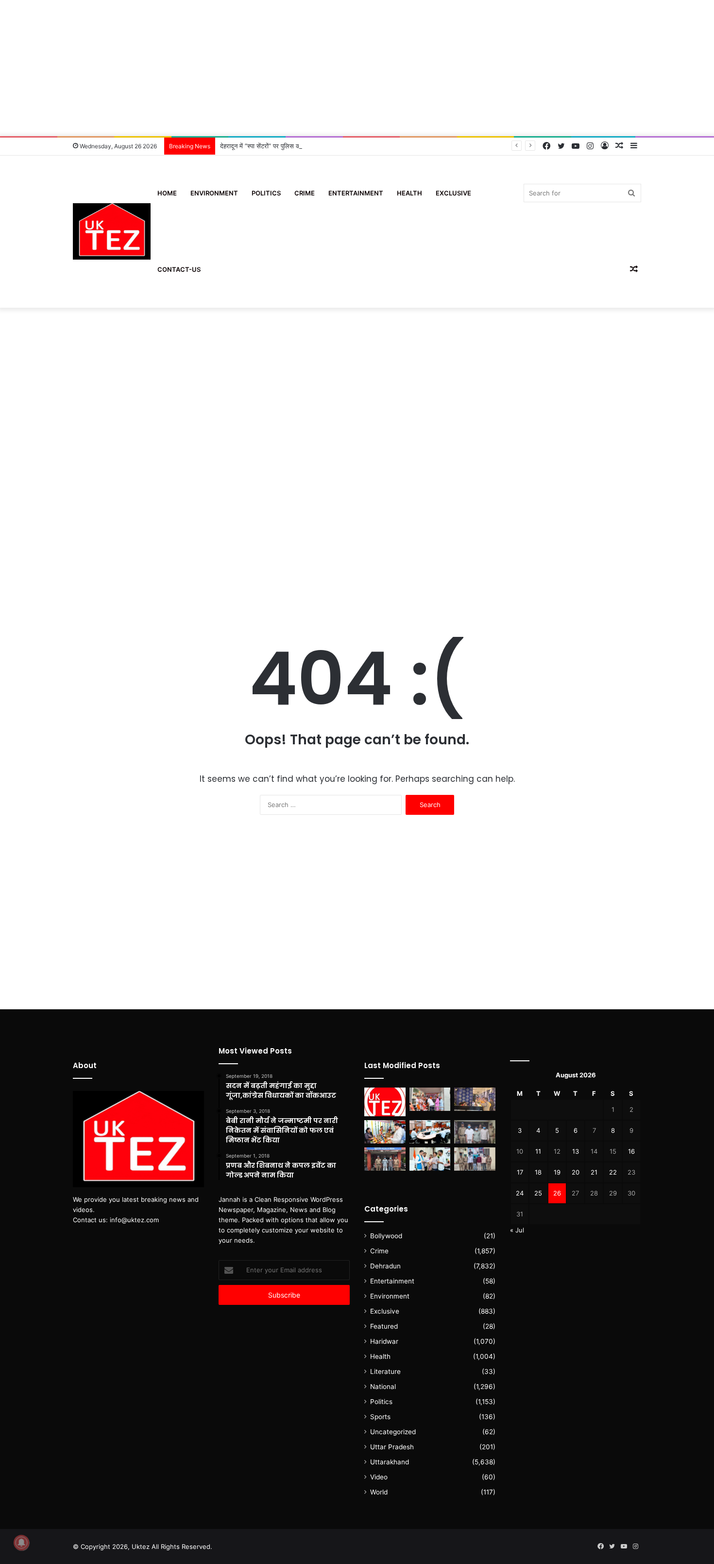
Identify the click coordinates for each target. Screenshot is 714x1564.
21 (594, 1172)
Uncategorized (393, 1432)
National (383, 1386)
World (379, 1492)
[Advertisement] (357, 68)
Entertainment (355, 193)
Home (167, 193)
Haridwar (384, 1341)
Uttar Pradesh (392, 1447)
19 (557, 1172)
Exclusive (453, 193)
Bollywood (386, 1236)
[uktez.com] (112, 231)
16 (631, 1151)
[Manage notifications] (21, 1542)
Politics (266, 193)
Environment (214, 193)
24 (520, 1193)
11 (538, 1151)
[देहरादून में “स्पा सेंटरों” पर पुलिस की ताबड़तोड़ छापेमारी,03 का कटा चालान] (474, 1099)
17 (520, 1172)
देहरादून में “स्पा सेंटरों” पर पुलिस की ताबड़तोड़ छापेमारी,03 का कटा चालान (305, 146)
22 (613, 1172)
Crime (304, 193)
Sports (380, 1417)
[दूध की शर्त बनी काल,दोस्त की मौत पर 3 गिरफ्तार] (474, 1131)
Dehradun (385, 1266)
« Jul (517, 1230)
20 (575, 1172)
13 (575, 1151)
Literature (385, 1371)
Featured (384, 1326)
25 (538, 1193)
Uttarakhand (389, 1462)
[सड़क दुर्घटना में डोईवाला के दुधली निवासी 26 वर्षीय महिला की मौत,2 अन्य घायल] (385, 1159)
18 (538, 1172)
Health (409, 193)
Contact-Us (179, 269)
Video (379, 1477)
